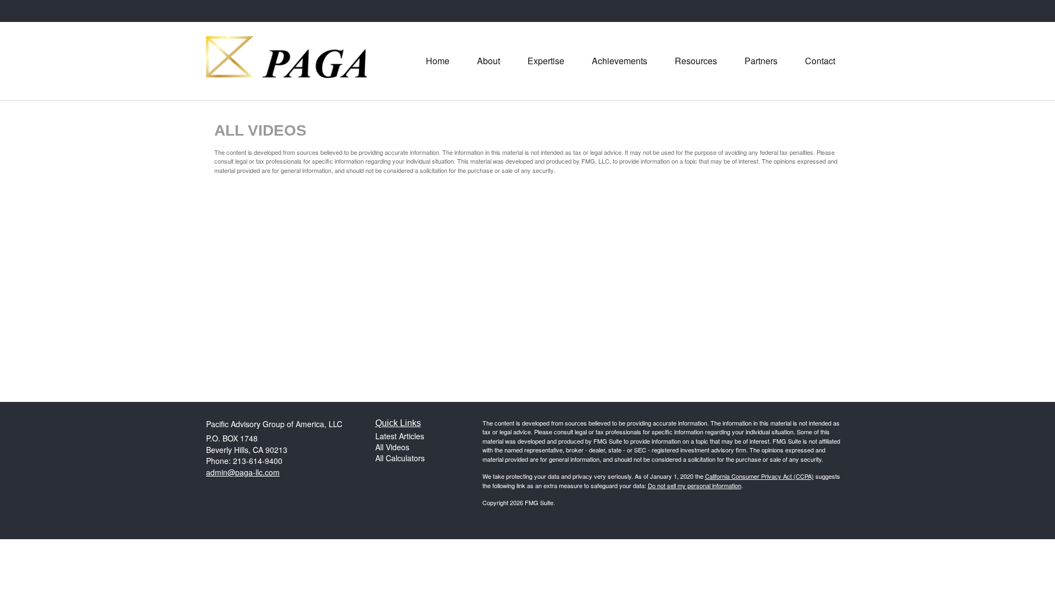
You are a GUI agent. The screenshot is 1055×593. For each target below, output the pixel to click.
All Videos (392, 446)
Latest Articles (399, 435)
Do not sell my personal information (694, 485)
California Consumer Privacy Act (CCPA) (759, 476)
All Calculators (400, 457)
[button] (488, 61)
